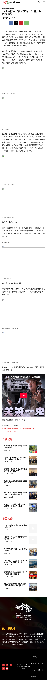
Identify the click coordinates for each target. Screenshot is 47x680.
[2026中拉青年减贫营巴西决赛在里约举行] (33, 528)
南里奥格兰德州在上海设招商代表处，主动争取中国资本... (15, 494)
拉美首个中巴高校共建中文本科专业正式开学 (15, 538)
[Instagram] (7, 665)
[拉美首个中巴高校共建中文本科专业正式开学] (33, 540)
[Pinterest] (21, 23)
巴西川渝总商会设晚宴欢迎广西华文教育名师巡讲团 (15, 573)
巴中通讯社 (6, 18)
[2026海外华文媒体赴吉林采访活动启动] (33, 552)
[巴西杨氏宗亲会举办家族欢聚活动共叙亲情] (33, 449)
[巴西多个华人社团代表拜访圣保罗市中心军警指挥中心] (33, 472)
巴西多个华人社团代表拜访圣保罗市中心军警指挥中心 (15, 470)
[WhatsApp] (26, 23)
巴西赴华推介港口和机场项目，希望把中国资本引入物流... (15, 505)
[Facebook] (11, 23)
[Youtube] (7, 668)
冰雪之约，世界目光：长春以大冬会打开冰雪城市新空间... (15, 561)
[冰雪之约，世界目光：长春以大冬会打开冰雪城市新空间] (33, 563)
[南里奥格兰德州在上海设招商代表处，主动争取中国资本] (33, 495)
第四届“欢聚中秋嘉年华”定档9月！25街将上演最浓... (15, 458)
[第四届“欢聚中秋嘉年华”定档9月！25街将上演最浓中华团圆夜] (33, 460)
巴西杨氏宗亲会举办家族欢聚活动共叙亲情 (15, 447)
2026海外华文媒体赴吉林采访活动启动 (15, 550)
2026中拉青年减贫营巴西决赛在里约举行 (15, 526)
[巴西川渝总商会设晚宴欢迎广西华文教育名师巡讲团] (33, 575)
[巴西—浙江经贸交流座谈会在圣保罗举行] (33, 484)
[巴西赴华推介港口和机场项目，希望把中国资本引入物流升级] (33, 507)
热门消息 (11, 8)
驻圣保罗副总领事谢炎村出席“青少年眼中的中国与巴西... (15, 585)
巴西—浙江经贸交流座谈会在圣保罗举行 (15, 482)
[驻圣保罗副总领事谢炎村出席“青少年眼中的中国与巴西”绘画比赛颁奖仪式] (33, 587)
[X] (16, 23)
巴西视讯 (5, 8)
